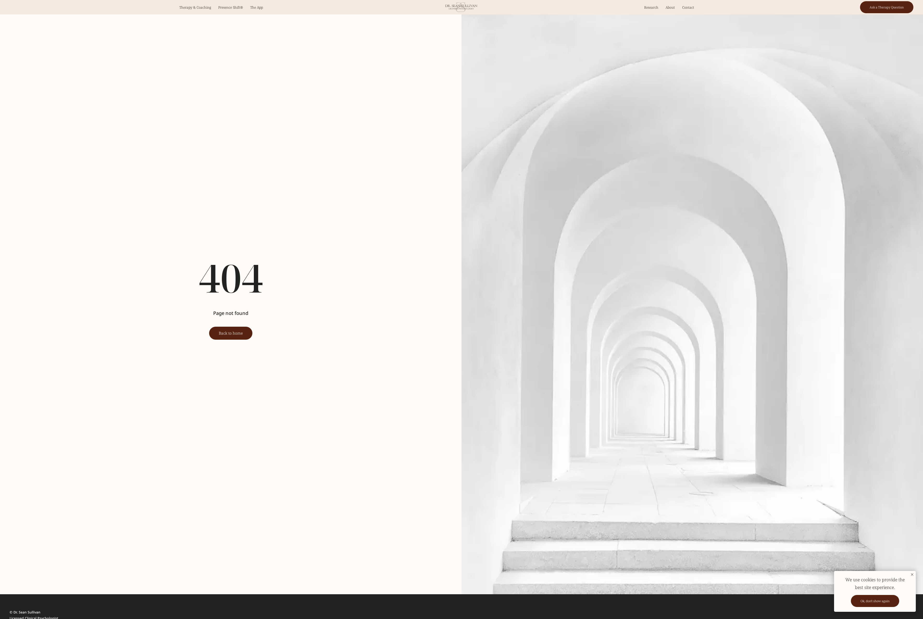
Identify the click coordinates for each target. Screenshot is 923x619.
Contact (688, 7)
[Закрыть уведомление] (912, 574)
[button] (886, 7)
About (670, 7)
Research (651, 7)
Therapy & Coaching (195, 7)
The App (256, 7)
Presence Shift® (230, 7)
